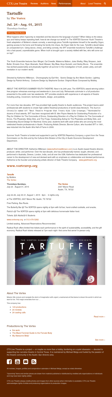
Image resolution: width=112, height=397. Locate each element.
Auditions (44, 3)
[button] (14, 260)
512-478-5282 (32, 219)
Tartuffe (10, 174)
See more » (100, 339)
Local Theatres (94, 3)
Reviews (34, 3)
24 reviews (17, 309)
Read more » (99, 316)
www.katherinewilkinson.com (60, 149)
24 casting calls (19, 312)
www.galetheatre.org (88, 159)
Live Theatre (17, 3)
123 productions (19, 307)
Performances (65, 3)
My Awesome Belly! (20, 335)
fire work (16, 330)
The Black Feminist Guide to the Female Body (32, 332)
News (53, 3)
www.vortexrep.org (22, 165)
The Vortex (18, 18)
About (83, 3)
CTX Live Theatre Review (16, 33)
